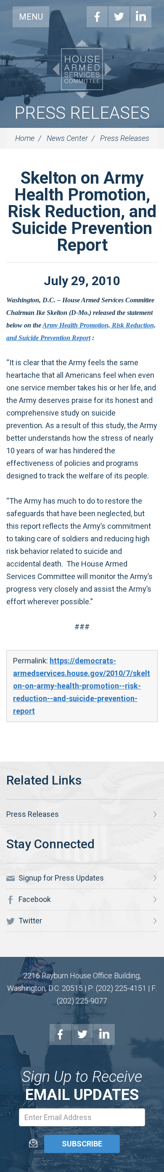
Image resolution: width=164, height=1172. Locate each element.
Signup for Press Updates (60, 877)
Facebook (97, 16)
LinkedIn (140, 16)
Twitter (119, 16)
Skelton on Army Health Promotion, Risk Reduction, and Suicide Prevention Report (82, 211)
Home (24, 138)
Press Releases (82, 113)
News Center (67, 138)
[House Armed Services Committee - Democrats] (82, 69)
